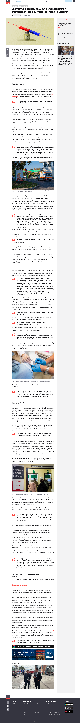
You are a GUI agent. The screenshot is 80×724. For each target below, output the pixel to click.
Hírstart (26, 705)
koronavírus (22, 3)
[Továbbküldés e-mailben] (7, 52)
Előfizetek (69, 1)
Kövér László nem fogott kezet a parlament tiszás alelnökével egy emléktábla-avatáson (65, 59)
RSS (48, 703)
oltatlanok (28, 3)
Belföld (15, 6)
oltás (34, 3)
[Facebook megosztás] (7, 49)
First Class (26, 710)
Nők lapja (36, 710)
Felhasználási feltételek (52, 710)
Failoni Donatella (53, 1)
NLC (25, 714)
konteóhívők (15, 3)
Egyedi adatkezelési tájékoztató (54, 712)
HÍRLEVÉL (49, 705)
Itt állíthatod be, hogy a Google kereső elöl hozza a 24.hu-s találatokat (34, 646)
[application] (33, 677)
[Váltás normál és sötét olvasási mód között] (63, 1)
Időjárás (46, 1)
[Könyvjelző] (7, 55)
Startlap (26, 703)
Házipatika (37, 703)
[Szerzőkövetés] (20, 15)
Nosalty (25, 712)
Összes (70, 19)
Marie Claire (37, 712)
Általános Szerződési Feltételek (54, 714)
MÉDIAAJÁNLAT (50, 716)
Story (36, 705)
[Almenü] (12, 1)
